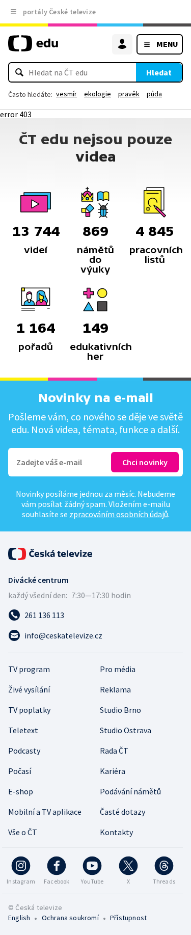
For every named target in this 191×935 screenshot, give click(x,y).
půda (154, 93)
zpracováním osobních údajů (118, 514)
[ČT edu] (33, 47)
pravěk (129, 93)
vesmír (66, 93)
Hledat (159, 72)
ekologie (97, 93)
